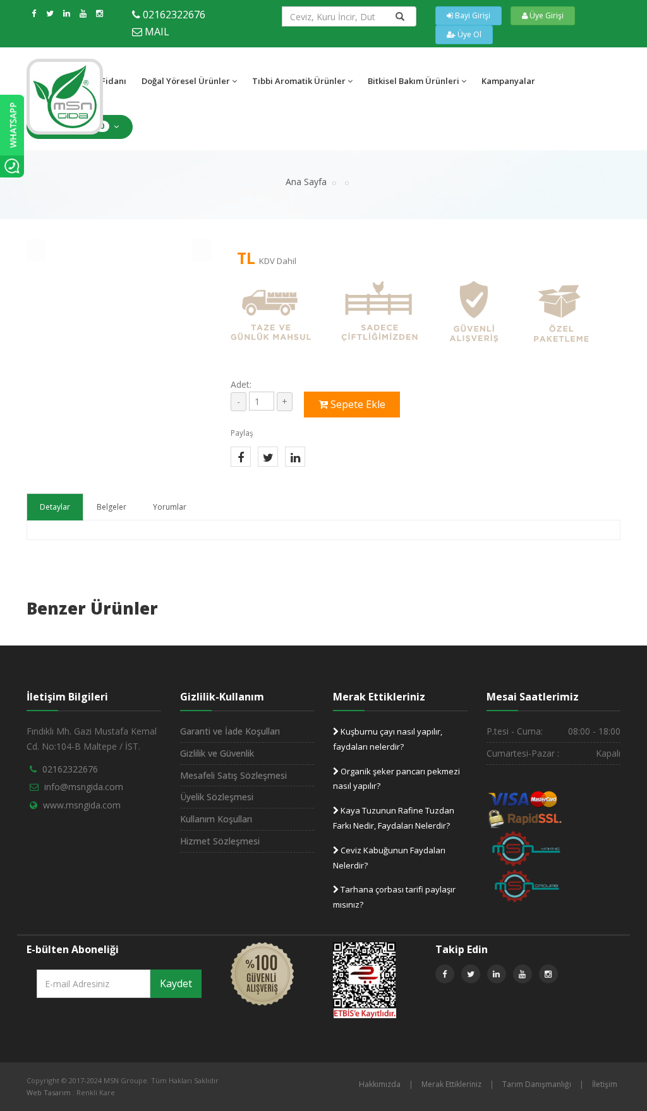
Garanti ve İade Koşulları (230, 731)
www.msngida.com (82, 805)
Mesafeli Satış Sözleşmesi (233, 775)
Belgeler (111, 506)
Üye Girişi (546, 15)
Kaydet (176, 983)
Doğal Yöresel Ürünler (186, 81)
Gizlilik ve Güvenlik (217, 753)
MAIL (157, 32)
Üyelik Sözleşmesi (216, 797)
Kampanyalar (508, 81)
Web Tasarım (49, 1092)
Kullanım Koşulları (216, 819)
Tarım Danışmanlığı (536, 1084)
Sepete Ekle (356, 404)
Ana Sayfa (306, 182)
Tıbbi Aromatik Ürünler (299, 81)
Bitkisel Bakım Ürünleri (413, 81)
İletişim (604, 1084)
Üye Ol (468, 34)
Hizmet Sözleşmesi (220, 841)
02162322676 (174, 14)
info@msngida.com (83, 787)
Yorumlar (169, 506)
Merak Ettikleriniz (451, 1084)
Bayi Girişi (471, 15)
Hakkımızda (380, 1084)
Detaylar (55, 506)
